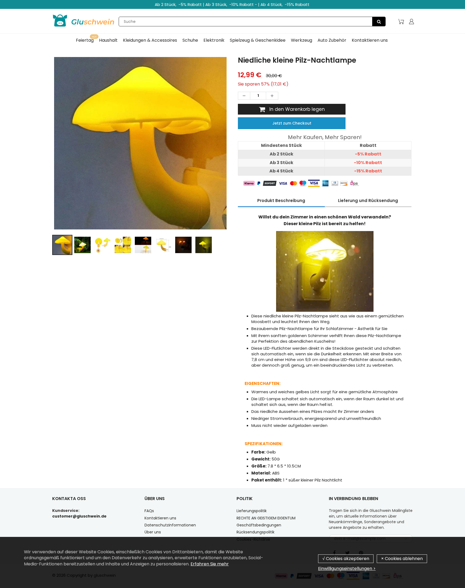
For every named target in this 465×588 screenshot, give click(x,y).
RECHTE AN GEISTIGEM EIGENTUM (266, 518)
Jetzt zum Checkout (291, 123)
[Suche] (379, 21)
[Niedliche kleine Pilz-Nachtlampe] (140, 143)
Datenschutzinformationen (170, 525)
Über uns (153, 532)
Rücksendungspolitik (255, 532)
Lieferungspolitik (252, 510)
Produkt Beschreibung (281, 200)
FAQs (149, 510)
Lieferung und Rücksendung (368, 200)
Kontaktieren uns (160, 518)
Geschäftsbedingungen (259, 525)
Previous (32, 166)
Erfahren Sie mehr (210, 564)
